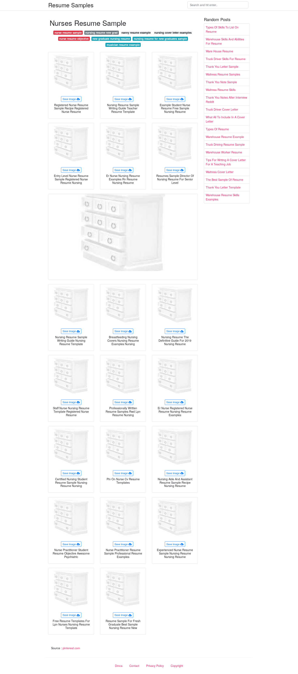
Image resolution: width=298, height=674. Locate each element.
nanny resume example (136, 32)
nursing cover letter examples (173, 32)
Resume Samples (70, 4)
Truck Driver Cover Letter (222, 109)
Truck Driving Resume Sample (225, 144)
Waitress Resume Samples (223, 74)
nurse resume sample (68, 32)
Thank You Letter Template (223, 187)
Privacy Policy (155, 666)
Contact (134, 666)
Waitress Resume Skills (221, 90)
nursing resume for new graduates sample (160, 39)
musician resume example (123, 45)
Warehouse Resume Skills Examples (222, 197)
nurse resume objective (74, 39)
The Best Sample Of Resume (224, 180)
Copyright (177, 666)
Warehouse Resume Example (225, 137)
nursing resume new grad (101, 32)
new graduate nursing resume (111, 39)
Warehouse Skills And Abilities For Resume (225, 41)
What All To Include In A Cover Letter (225, 119)
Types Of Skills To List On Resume (222, 29)
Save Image (69, 99)
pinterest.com (71, 648)
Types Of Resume (217, 129)
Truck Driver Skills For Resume (225, 59)
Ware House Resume (219, 51)
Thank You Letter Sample (222, 67)
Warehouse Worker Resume (224, 152)
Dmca (118, 666)
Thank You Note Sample (221, 82)
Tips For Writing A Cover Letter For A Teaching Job (226, 162)
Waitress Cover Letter (220, 172)
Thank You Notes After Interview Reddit (226, 99)
